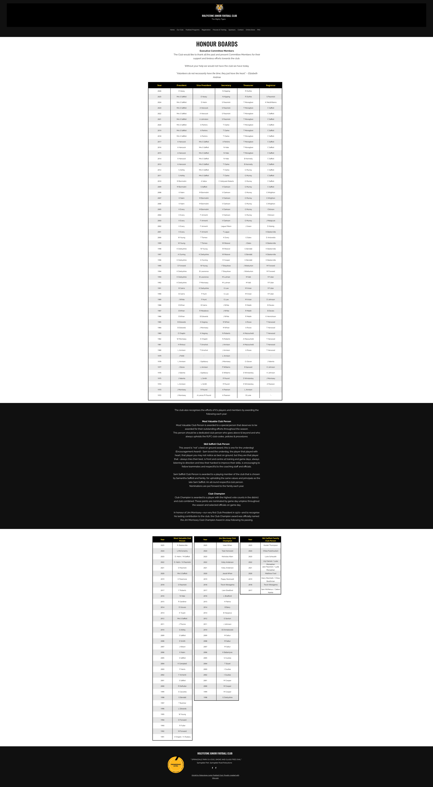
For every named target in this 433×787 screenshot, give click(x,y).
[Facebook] (212, 768)
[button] (180, 29)
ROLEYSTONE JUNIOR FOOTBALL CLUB (219, 15)
